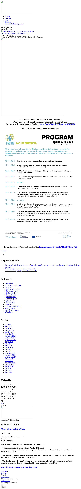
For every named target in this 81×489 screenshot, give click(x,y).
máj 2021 (8, 351)
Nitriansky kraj (11, 295)
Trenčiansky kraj (11, 299)
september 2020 (10, 357)
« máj (3, 403)
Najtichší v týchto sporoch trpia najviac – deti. (20, 269)
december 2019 (10, 363)
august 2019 (9, 366)
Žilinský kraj (10, 302)
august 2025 (9, 342)
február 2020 (9, 359)
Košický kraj (10, 293)
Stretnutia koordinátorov (13, 306)
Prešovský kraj (11, 297)
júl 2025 (8, 344)
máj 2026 (8, 324)
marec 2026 (9, 328)
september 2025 (10, 340)
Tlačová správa (22, 33)
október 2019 (9, 365)
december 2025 (10, 334)
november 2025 (10, 336)
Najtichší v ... (5, 481)
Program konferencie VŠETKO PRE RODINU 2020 (58, 247)
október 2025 (9, 338)
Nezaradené (9, 283)
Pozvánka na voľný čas (8, 33)
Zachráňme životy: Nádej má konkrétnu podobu (21, 271)
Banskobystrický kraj (13, 289)
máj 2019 (8, 370)
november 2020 (10, 355)
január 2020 (9, 361)
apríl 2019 (8, 372)
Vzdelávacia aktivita (12, 310)
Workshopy (9, 312)
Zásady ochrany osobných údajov (13, 429)
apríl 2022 (8, 345)
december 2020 (10, 353)
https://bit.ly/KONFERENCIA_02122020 (57, 124)
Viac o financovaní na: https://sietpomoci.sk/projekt (19, 467)
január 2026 (9, 332)
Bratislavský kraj (11, 291)
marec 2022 (9, 347)
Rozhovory (9, 304)
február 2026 (9, 330)
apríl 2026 (8, 326)
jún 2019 (8, 368)
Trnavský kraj (10, 300)
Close (3, 487)
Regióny (8, 287)
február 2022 (9, 349)
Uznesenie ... (5, 477)
